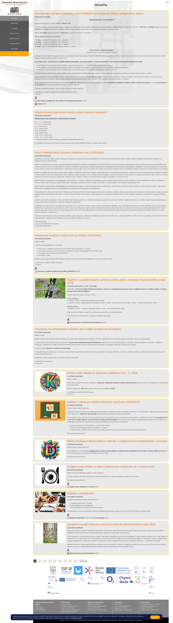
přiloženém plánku (105, 65)
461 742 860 (70, 608)
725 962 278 (101, 610)
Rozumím (155, 617)
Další (82, 561)
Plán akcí (14, 23)
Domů (167, 2)
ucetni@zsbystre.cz (125, 606)
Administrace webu (94, 620)
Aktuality (14, 18)
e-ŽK (14, 54)
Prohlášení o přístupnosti (109, 620)
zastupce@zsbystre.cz (99, 606)
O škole (14, 28)
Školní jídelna (14, 38)
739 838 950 (75, 610)
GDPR (120, 620)
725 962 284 (154, 610)
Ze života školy (14, 43)
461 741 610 (149, 608)
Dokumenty (14, 33)
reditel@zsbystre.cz (72, 606)
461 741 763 (96, 608)
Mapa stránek (82, 620)
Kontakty (14, 48)
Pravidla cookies (76, 618)
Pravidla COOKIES (129, 620)
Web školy (139, 620)
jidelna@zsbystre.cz (151, 606)
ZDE (108, 316)
